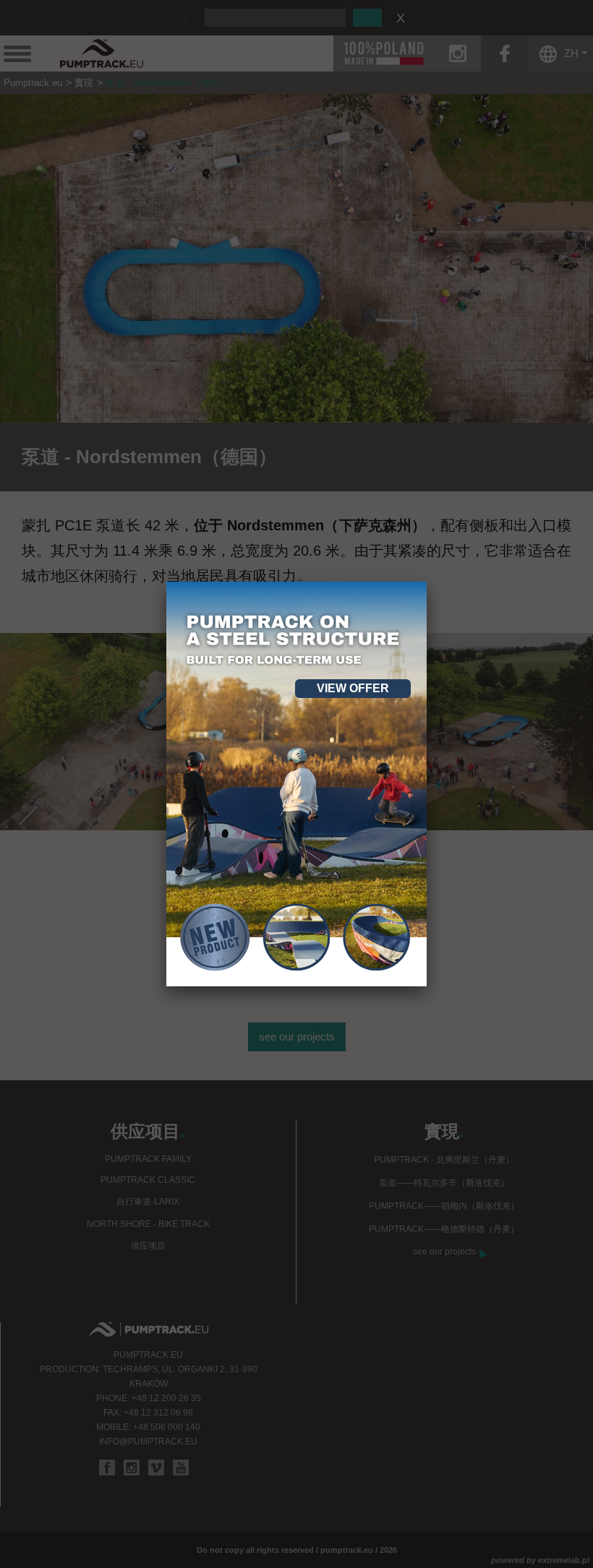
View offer (353, 688)
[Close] (427, 582)
